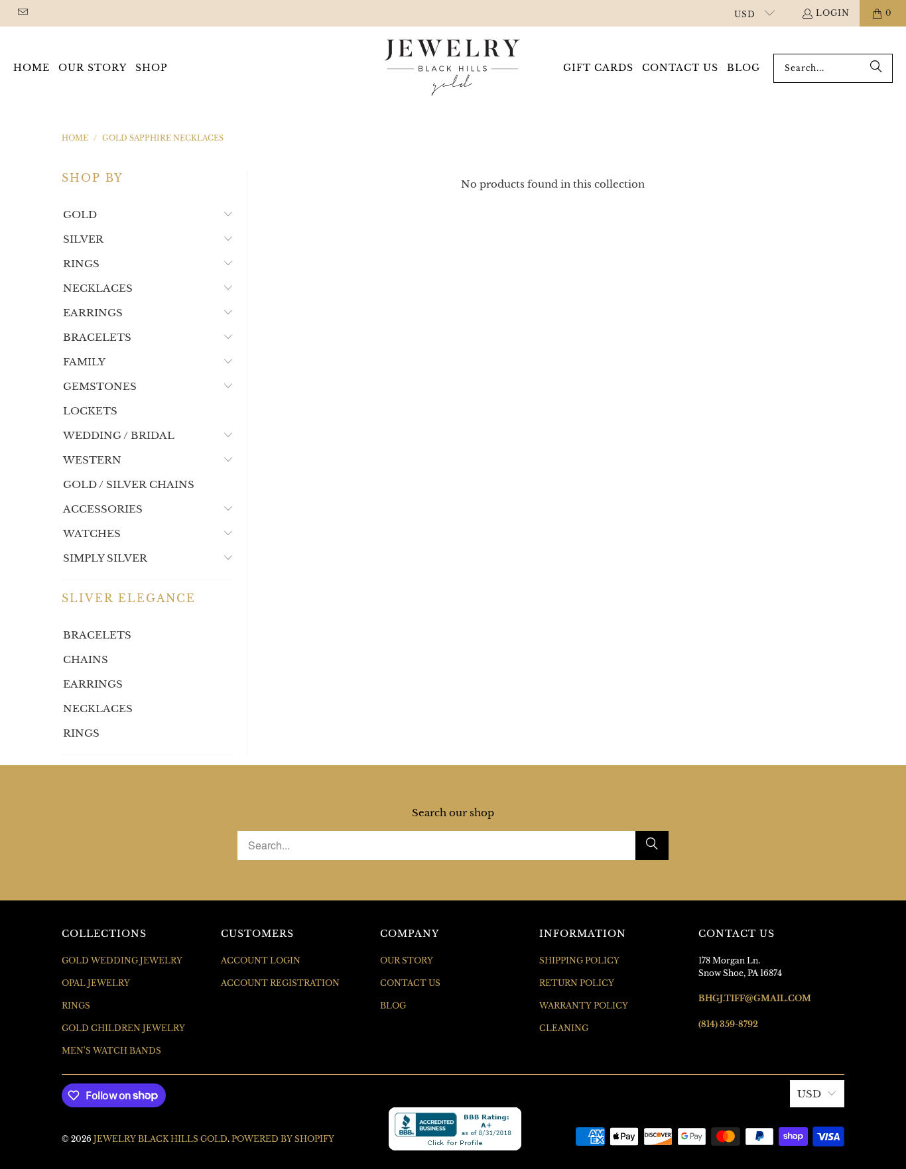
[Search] (876, 68)
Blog (393, 1006)
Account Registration (280, 983)
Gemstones (100, 386)
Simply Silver (105, 558)
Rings (81, 263)
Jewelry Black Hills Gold (160, 1139)
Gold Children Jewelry (123, 1028)
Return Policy (576, 983)
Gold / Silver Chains (128, 484)
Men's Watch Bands (111, 1051)
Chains (85, 659)
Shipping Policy (579, 960)
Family (84, 361)
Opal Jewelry (96, 983)
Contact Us (410, 983)
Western (92, 460)
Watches (92, 533)
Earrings (93, 312)
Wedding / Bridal (118, 435)
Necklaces (98, 288)
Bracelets (97, 337)
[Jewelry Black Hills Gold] (453, 68)
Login (833, 13)
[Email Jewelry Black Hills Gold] (22, 13)
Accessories (103, 509)
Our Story (406, 960)
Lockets (90, 410)
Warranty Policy (583, 1006)
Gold (80, 214)
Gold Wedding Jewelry (122, 960)
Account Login (260, 960)
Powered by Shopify (282, 1139)
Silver (83, 239)
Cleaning (563, 1028)
